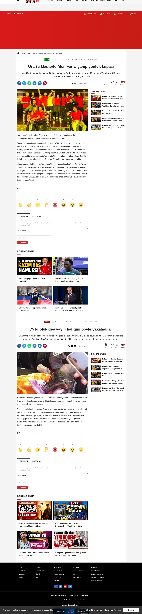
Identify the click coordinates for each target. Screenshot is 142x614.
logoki (82, 600)
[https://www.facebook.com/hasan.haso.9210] (55, 586)
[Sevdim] (38, 201)
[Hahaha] (63, 201)
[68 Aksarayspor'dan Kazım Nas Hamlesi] (34, 266)
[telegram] (34, 83)
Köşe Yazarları (59, 574)
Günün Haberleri (78, 571)
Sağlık (38, 574)
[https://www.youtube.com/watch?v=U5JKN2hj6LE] (65, 586)
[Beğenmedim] (46, 201)
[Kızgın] (55, 201)
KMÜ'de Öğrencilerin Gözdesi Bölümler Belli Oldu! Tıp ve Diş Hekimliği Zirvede (68, 524)
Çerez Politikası (73, 595)
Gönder (23, 243)
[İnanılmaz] (72, 201)
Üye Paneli (132, 14)
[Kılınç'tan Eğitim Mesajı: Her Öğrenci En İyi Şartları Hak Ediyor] (70, 540)
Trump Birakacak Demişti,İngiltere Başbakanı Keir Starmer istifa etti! (69, 309)
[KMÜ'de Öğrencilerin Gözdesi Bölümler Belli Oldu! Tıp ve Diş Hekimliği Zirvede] (70, 510)
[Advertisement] (71, 33)
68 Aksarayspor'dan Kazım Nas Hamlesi (32, 280)
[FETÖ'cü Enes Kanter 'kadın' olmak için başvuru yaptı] (34, 540)
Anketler (94, 567)
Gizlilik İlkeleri (84, 595)
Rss (52, 595)
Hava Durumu (96, 571)
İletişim (63, 595)
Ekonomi (39, 567)
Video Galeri (91, 14)
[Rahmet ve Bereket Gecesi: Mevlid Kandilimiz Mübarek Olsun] (34, 510)
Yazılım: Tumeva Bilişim (70, 605)
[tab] (23, 216)
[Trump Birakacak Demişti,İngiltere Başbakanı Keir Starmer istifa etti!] (70, 295)
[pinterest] (45, 83)
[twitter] (24, 83)
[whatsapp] (29, 83)
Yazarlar (119, 14)
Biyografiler (58, 577)
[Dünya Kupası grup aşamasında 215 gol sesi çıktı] (34, 295)
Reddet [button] (131, 610)
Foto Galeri (106, 14)
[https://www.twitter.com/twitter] (60, 586)
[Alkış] (29, 201)
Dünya (21, 567)
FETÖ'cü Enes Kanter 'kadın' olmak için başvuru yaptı (34, 554)
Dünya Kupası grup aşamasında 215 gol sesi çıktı (34, 309)
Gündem (22, 571)
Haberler (23, 53)
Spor (29, 53)
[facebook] (19, 83)
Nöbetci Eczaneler (97, 577)
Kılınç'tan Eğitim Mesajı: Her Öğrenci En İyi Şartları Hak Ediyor (70, 554)
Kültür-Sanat (40, 571)
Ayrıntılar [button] (117, 610)
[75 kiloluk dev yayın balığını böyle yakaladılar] (52, 372)
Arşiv (74, 574)
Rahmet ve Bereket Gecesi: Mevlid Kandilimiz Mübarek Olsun (33, 524)
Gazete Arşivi (77, 577)
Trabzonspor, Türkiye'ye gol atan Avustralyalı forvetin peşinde (69, 280)
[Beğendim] (20, 201)
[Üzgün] (81, 201)
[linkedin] (40, 83)
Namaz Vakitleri (96, 581)
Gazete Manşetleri (97, 574)
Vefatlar (56, 581)
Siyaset (21, 577)
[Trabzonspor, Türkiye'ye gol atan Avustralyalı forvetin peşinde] (70, 266)
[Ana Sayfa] (18, 53)
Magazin (22, 574)
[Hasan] (70, 586)
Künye (57, 595)
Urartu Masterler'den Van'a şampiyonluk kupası (48, 53)
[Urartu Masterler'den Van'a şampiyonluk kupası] (52, 110)
